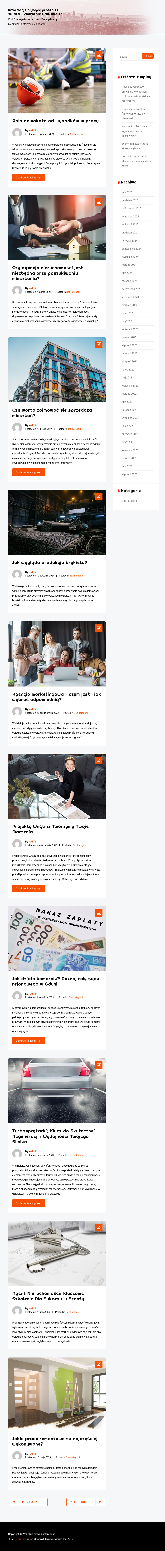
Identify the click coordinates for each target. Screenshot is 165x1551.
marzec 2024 (129, 264)
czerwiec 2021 (130, 434)
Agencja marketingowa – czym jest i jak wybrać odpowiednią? (56, 696)
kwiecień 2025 (130, 224)
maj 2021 (127, 442)
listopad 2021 (129, 409)
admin (33, 130)
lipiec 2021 (128, 425)
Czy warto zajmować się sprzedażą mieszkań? (52, 412)
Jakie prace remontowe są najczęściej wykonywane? (55, 1441)
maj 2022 (127, 377)
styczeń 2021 (129, 474)
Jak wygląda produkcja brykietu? (49, 562)
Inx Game (20, 1539)
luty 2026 (127, 192)
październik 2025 (131, 208)
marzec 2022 (129, 393)
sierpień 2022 (130, 361)
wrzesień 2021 (130, 417)
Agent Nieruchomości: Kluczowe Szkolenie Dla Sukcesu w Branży (48, 1296)
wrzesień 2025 (130, 216)
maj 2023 (127, 321)
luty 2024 (127, 272)
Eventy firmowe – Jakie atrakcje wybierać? (135, 146)
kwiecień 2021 (130, 450)
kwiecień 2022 (130, 385)
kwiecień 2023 (130, 329)
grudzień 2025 (130, 200)
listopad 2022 (129, 353)
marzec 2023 (129, 337)
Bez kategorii (76, 134)
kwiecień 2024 (130, 256)
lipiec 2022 (128, 369)
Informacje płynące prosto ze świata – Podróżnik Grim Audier (35, 12)
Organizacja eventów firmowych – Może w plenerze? (134, 114)
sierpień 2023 (130, 305)
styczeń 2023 (129, 345)
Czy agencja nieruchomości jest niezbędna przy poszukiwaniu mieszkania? (47, 273)
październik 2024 (131, 248)
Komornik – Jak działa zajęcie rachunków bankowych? (134, 131)
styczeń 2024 (129, 281)
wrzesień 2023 (130, 297)
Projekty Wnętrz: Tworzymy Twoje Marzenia (50, 829)
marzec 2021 (129, 458)
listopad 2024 (129, 240)
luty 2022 (127, 401)
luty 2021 (127, 466)
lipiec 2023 (128, 313)
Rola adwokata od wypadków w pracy (55, 120)
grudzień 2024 (130, 232)
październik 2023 (131, 289)
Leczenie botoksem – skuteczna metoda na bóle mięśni (136, 161)
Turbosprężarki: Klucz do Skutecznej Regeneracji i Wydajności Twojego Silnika (53, 1136)
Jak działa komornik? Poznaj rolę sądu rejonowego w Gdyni (55, 981)
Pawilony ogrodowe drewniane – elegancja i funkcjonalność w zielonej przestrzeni (136, 93)
